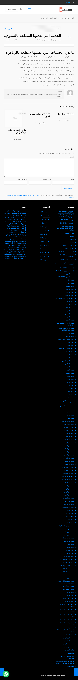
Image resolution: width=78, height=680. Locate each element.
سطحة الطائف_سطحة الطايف (65, 339)
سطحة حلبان (70, 418)
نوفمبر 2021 (43, 219)
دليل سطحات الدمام (10, 219)
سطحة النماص (70, 376)
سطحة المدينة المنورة (68, 361)
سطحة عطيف (70, 550)
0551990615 (68, 2)
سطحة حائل (70, 412)
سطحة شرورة (70, 516)
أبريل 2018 (44, 241)
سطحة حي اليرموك (68, 498)
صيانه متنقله (70, 653)
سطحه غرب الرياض (68, 644)
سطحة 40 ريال (70, 274)
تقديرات (7, 213)
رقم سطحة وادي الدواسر (13, 232)
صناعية (9, 256)
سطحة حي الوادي (69, 492)
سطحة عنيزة (70, 553)
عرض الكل (8, 29)
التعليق (72, 157)
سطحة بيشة (70, 382)
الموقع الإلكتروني (22, 179)
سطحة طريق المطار (68, 538)
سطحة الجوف (70, 289)
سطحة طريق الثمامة (68, 532)
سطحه (8, 253)
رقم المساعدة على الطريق (18, 221)
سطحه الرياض (70, 595)
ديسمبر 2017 (43, 249)
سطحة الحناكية (70, 292)
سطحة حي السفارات (68, 446)
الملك (16, 213)
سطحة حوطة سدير (68, 424)
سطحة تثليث (70, 385)
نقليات (22, 258)
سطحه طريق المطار (65, 114)
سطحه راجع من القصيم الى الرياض (66, 623)
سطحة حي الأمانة (69, 430)
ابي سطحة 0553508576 (67, 220)
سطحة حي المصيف (68, 473)
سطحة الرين (70, 333)
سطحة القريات (70, 351)
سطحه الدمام (23, 256)
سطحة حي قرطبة (69, 504)
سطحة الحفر (22, 239)
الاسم (72, 179)
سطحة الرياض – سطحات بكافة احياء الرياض (65, 324)
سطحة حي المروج (69, 470)
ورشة (10, 258)
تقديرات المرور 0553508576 (66, 251)
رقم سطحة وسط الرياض (16, 234)
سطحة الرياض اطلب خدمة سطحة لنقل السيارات (66, 329)
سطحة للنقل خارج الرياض (67, 565)
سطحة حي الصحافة (68, 452)
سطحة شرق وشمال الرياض (15, 242)
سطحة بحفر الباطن (17, 241)
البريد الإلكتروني (46, 179)
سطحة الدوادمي (69, 314)
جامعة (24, 215)
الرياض (10, 210)
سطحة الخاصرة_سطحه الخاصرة (65, 298)
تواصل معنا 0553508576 (67, 259)
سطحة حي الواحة (69, 489)
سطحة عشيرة (70, 547)
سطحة (17, 236)
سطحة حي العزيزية (68, 458)
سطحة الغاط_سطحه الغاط (66, 348)
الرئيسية (72, 236)
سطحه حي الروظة (69, 601)
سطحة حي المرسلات (68, 467)
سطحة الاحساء (9, 237)
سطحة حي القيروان (68, 464)
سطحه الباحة (70, 592)
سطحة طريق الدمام (68, 535)
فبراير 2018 (43, 245)
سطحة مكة (71, 575)
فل (6, 256)
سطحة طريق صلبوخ (68, 541)
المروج (24, 213)
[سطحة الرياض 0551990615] (66, 9)
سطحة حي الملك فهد (68, 479)
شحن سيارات (15, 256)
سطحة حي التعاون (69, 433)
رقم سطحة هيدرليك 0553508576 (65, 271)
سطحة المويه (70, 370)
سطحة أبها (71, 280)
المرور (20, 213)
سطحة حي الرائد (69, 439)
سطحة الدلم (70, 311)
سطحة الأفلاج (70, 283)
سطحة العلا (71, 342)
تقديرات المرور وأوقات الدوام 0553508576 (66, 255)
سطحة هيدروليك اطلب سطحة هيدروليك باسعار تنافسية (65, 582)
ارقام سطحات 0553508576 (66, 223)
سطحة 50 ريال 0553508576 (66, 277)
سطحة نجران (70, 578)
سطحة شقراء (70, 519)
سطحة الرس (70, 317)
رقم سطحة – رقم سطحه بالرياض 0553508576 (64, 263)
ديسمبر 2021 (43, 215)
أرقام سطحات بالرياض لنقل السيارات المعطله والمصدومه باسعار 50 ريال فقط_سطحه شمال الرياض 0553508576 (66, 214)
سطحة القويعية (70, 357)
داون (17, 219)
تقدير (12, 213)
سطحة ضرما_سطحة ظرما (66, 525)
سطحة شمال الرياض (68, 522)
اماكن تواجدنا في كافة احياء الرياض (17, 131)
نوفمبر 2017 (43, 252)
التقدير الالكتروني (69, 233)
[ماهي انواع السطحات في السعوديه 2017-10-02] (76, 672)
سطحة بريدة (70, 379)
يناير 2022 (44, 212)
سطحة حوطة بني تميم (68, 421)
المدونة (72, 239)
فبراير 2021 (43, 227)
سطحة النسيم (70, 373)
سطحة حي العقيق (69, 461)
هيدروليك (15, 258)
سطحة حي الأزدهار (69, 427)
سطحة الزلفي (70, 336)
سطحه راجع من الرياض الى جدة (65, 619)
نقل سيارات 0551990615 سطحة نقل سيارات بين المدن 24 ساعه (65, 662)
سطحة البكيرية (70, 286)
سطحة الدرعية (70, 307)
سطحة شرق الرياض (68, 513)
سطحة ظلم (71, 544)
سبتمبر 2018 (43, 238)
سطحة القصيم (70, 354)
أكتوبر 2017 (43, 256)
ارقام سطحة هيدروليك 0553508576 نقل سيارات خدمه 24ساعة (65, 228)
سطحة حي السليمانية (68, 449)
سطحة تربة (71, 388)
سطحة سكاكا (70, 510)
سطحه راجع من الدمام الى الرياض (66, 605)
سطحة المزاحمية (69, 364)
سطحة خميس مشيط (68, 507)
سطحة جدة (71, 409)
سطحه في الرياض (69, 647)
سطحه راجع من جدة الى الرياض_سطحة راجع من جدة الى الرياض (65, 629)
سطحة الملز (70, 367)
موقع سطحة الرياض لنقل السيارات (67, 657)
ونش (6, 258)
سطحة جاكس (70, 397)
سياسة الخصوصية (69, 650)
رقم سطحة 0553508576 (67, 268)
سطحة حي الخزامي (68, 436)
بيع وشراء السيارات (68, 245)
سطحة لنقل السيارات (68, 569)
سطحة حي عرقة (69, 501)
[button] (6, 674)
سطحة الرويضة (70, 320)
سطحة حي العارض (69, 455)
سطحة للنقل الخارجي (68, 562)
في (25, 258)
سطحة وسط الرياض (68, 589)
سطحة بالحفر (14, 239)
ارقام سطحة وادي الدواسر (20, 211)
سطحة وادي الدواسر (68, 586)
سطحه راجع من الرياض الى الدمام (66, 610)
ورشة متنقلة (70, 666)
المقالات (72, 242)
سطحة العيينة (70, 345)
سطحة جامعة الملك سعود (67, 406)
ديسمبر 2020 (43, 230)
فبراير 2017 (43, 260)
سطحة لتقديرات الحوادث (67, 559)
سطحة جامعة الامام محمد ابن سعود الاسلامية (66, 401)
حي (20, 215)
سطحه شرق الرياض (68, 634)
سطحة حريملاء (70, 415)
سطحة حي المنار (69, 482)
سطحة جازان (70, 394)
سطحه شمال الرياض (68, 641)
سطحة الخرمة (70, 304)
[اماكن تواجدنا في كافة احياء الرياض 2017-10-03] (2, 672)
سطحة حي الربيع (69, 442)
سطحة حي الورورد (69, 495)
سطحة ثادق (71, 391)
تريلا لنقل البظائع (69, 248)
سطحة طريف (70, 529)
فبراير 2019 (43, 234)
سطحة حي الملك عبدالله (67, 476)
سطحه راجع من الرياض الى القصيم (66, 615)
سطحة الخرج (70, 301)
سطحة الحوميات (69, 295)
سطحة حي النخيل (69, 486)
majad (48, 40)
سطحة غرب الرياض (68, 556)
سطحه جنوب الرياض (68, 598)
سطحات (23, 237)
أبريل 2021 (44, 223)
